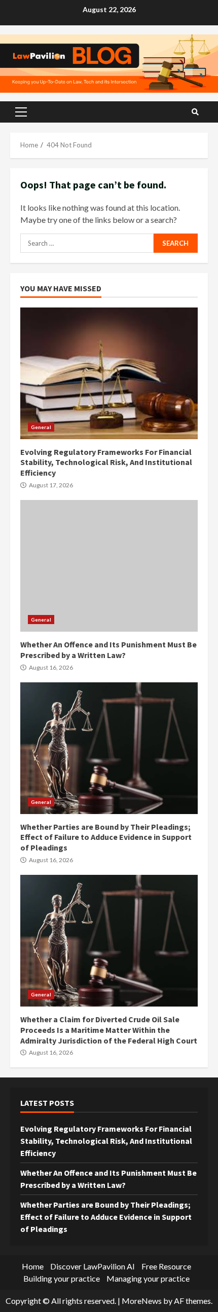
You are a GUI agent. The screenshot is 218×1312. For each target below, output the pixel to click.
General (41, 427)
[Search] (195, 112)
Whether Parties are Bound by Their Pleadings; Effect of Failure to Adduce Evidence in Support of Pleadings (109, 748)
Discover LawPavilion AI (92, 1266)
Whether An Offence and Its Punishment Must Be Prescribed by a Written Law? (109, 566)
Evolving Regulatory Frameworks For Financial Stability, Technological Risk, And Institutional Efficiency (109, 373)
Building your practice (61, 1278)
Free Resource (166, 1266)
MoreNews (142, 1300)
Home (33, 1266)
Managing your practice (148, 1278)
